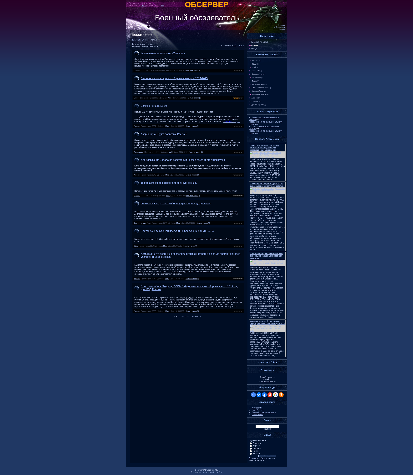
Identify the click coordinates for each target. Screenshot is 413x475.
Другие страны (258, 105)
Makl (168, 70)
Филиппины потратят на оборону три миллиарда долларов (176, 203)
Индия (254, 81)
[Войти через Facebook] (264, 394)
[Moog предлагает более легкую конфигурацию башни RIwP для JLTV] (267, 331)
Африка (255, 98)
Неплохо (257, 448)
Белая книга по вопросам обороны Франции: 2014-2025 (174, 78)
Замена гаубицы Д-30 (154, 105)
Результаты (254, 458)
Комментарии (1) (192, 126)
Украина (137, 70)
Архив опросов (268, 458)
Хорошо (256, 446)
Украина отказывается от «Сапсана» (163, 53)
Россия (137, 126)
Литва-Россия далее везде (264, 412)
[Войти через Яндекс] (269, 394)
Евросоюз (138, 98)
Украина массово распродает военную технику (169, 182)
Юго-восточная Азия (142, 223)
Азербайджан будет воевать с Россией (164, 134)
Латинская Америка (260, 94)
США (136, 246)
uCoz (219, 472)
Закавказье (138, 152)
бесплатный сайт (207, 472)
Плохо (256, 451)
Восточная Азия (258, 84)
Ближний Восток (258, 91)
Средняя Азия (257, 74)
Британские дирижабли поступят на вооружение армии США (177, 231)
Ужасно (256, 453)
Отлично (257, 443)
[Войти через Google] (275, 394)
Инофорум (257, 408)
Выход (282, 29)
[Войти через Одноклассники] (281, 394)
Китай (254, 67)
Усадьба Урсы (258, 410)
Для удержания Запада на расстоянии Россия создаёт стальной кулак (183, 160)
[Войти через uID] (253, 394)
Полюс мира (257, 414)
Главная (281, 25)
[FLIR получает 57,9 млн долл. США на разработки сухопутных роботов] (267, 193)
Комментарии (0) (193, 70)
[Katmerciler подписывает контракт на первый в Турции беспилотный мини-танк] (267, 265)
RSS (162, 5)
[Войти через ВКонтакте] (259, 394)
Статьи (145, 40)
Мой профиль (279, 27)
